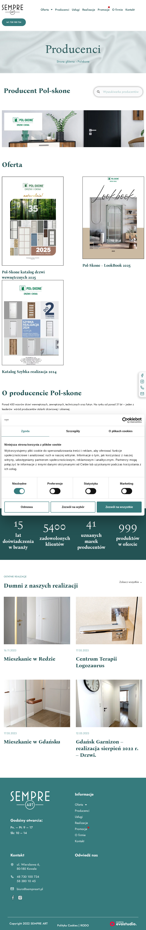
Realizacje (88, 10)
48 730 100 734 (28, 876)
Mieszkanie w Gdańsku (32, 742)
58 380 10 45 (26, 881)
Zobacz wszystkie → (130, 582)
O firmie (117, 10)
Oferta (45, 10)
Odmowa (27, 507)
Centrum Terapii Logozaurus (96, 662)
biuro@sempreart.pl (30, 889)
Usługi (76, 10)
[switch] (55, 491)
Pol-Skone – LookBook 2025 (107, 265)
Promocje (104, 10)
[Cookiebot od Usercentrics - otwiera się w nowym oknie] (125, 420)
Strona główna (66, 61)
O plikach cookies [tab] (121, 431)
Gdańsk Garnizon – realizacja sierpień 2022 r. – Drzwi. (107, 749)
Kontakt (130, 10)
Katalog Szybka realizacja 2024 (29, 371)
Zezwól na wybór (73, 507)
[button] (14, 22)
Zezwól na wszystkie (119, 507)
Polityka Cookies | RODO (73, 925)
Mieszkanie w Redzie (29, 659)
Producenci (62, 10)
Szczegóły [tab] (73, 431)
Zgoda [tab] (25, 431)
